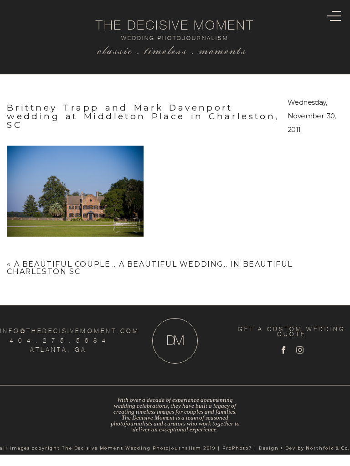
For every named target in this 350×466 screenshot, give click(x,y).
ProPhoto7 (237, 448)
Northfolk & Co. (328, 448)
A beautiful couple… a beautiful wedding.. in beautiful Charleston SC (150, 268)
